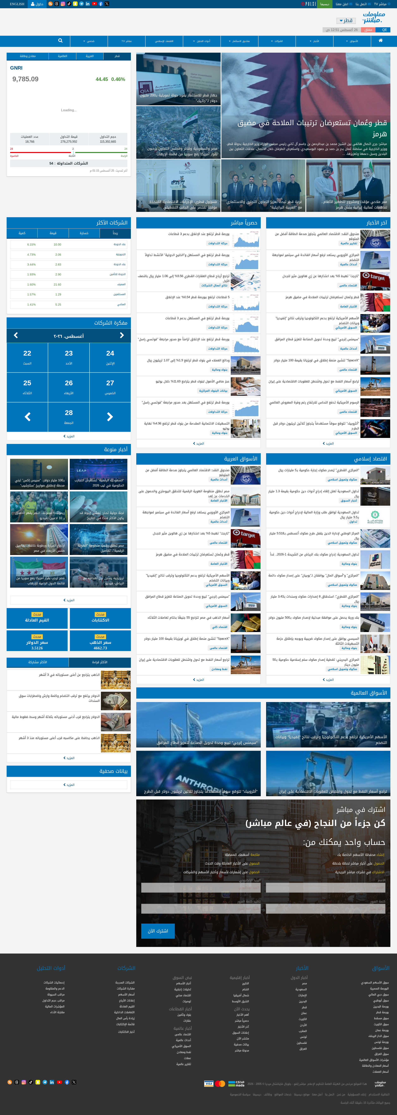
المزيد (329, 443)
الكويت (303, 1019)
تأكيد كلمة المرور (249, 901)
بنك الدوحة (120, 244)
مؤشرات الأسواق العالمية (374, 1060)
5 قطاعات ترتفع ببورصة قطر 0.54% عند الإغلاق (197, 297)
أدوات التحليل (203, 41)
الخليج (245, 983)
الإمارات (302, 995)
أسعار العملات (381, 1071)
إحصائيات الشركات (54, 982)
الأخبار (316, 41)
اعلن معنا (342, 4)
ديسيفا (257, 1094)
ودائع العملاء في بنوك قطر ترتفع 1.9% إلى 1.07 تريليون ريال (188, 360)
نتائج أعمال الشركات (214, 285)
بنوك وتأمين (184, 1014)
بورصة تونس (381, 1042)
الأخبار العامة (348, 306)
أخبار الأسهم (183, 983)
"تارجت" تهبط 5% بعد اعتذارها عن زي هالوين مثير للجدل (320, 276)
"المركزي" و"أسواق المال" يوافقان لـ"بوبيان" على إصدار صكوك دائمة (313, 575)
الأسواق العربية (240, 459)
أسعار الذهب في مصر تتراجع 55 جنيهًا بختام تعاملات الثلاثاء (188, 617)
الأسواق (354, 41)
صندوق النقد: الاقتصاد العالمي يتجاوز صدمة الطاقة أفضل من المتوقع (317, 236)
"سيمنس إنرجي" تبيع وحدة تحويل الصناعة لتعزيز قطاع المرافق (317, 339)
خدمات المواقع (283, 1094)
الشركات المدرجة (125, 982)
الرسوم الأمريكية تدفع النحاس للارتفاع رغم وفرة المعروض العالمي (314, 402)
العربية (90, 56)
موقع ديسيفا (302, 1094)
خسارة (84, 233)
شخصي (90, 41)
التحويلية (121, 254)
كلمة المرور (377, 901)
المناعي (121, 304)
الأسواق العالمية (369, 693)
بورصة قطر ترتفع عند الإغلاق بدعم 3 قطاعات (198, 233)
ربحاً (115, 233)
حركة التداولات (217, 243)
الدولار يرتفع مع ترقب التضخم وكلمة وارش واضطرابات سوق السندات (59, 698)
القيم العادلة (127, 1006)
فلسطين (302, 1042)
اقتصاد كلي (219, 627)
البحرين (303, 1001)
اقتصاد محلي (183, 995)
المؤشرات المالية (55, 1006)
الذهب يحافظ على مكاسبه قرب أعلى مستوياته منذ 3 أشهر (59, 737)
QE (384, 30)
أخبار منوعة (116, 449)
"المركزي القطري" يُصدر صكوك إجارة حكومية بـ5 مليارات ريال (318, 470)
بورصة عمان (382, 1030)
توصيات (187, 1001)
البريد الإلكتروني (250, 880)
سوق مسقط (381, 1018)
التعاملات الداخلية (124, 1012)
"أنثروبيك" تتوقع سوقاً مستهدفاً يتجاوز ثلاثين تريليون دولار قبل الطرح (316, 426)
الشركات (279, 41)
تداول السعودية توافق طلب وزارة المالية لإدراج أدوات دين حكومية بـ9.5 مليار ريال (314, 515)
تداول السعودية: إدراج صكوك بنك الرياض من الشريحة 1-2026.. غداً (314, 554)
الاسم (381, 880)
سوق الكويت (381, 1024)
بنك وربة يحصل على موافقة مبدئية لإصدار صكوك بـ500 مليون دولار (314, 617)
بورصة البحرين (381, 1006)
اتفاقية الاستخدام (379, 1094)
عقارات (187, 1020)
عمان (304, 1013)
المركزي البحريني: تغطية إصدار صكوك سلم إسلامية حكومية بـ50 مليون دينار (316, 662)
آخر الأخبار (377, 223)
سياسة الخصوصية (240, 1094)
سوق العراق (381, 1054)
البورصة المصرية (379, 988)
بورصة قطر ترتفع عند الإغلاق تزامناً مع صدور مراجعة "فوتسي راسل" (183, 339)
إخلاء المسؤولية (357, 1094)
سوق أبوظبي (381, 1000)
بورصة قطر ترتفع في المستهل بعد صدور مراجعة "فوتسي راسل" (185, 402)
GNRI (16, 68)
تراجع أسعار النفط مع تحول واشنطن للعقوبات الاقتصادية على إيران (314, 381)
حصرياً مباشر (244, 223)
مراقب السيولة (56, 994)
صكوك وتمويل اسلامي (342, 479)
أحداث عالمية (348, 264)
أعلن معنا (317, 1094)
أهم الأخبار (243, 1014)
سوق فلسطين (380, 1048)
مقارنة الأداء (57, 1012)
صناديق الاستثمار (241, 41)
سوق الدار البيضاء (378, 1036)
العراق (303, 1048)
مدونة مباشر (242, 1050)
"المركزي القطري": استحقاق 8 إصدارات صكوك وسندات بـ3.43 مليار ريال (315, 599)
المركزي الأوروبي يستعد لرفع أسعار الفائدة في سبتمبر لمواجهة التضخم (315, 257)
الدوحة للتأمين (118, 274)
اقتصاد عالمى (348, 285)
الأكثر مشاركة (37, 662)
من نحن (341, 1094)
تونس (303, 1036)
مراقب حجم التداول (53, 1000)
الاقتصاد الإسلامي (164, 41)
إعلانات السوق (240, 1032)
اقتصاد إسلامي (370, 459)
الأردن (303, 1025)
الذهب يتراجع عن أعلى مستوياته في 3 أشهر (69, 674)
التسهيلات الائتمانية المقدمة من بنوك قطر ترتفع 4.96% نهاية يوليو (186, 426)
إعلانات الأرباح (127, 1000)
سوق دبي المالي (378, 994)
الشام (245, 989)
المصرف (121, 284)
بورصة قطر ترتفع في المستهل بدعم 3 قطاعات (197, 318)
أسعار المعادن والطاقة (375, 1065)
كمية (22, 233)
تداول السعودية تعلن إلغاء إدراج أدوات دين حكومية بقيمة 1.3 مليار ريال (313, 494)
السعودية (301, 989)
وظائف (268, 1094)
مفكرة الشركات (111, 323)
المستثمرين (120, 294)
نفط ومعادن (219, 669)
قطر (117, 56)
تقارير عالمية (349, 243)
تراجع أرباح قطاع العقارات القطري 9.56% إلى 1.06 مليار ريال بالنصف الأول (183, 278)
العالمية (62, 56)
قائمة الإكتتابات (125, 1024)
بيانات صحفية (113, 771)
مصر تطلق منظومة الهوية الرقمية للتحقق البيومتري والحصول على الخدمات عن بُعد (184, 494)
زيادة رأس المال (125, 1018)
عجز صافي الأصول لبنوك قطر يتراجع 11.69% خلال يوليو (192, 381)
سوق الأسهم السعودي (375, 982)
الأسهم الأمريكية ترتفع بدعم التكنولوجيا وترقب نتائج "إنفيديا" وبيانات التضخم (317, 321)
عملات (187, 1058)
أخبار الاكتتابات (126, 1031)
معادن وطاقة (28, 56)
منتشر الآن (243, 1038)
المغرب (303, 1031)
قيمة (53, 233)
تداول (353, 521)
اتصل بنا (362, 4)
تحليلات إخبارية (182, 989)
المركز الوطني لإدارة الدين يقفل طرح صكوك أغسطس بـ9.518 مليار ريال (314, 536)
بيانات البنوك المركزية (213, 390)
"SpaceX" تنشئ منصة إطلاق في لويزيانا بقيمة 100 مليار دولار (316, 360)
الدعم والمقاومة (55, 988)
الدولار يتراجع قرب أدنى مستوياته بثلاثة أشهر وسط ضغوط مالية (56, 716)
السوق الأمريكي (346, 327)
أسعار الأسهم (126, 994)
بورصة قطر (382, 1012)
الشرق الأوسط (240, 1001)
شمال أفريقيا (241, 995)
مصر (304, 983)
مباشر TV (127, 41)
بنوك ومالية (219, 369)
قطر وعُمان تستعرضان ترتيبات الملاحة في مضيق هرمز (322, 297)
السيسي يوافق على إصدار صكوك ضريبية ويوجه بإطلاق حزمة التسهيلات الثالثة (317, 641)
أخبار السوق (349, 500)
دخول (39, 4)
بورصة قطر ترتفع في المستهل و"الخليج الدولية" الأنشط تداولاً (187, 255)
